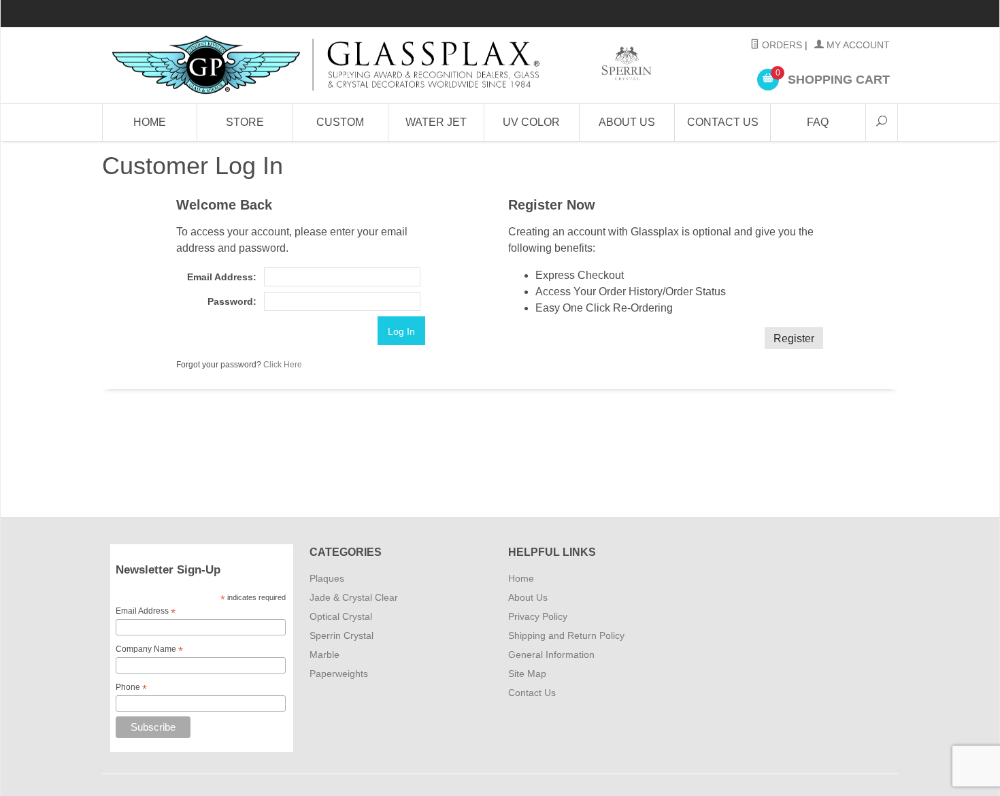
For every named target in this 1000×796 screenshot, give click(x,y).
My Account (857, 44)
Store (245, 122)
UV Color (531, 122)
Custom (340, 122)
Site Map (527, 673)
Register (793, 338)
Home (149, 122)
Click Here (282, 364)
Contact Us (723, 122)
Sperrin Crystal (341, 635)
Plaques (327, 578)
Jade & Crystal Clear (354, 597)
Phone (131, 687)
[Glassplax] (380, 65)
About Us (627, 122)
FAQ (818, 122)
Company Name (149, 649)
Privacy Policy (537, 616)
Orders (780, 44)
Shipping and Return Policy (566, 635)
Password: (231, 301)
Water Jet (436, 122)
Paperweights (339, 673)
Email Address (146, 611)
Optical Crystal (341, 616)
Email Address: (221, 276)
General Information (551, 654)
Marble (324, 654)
